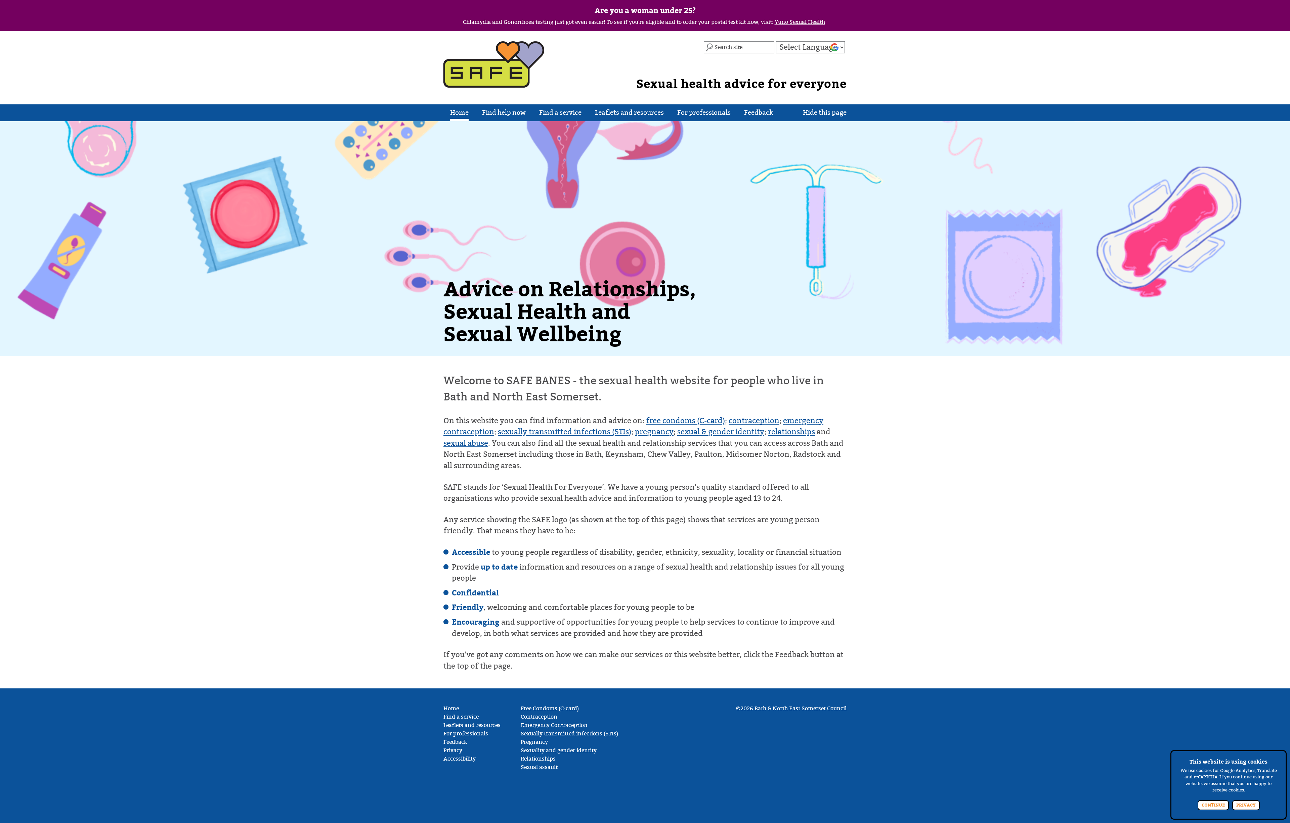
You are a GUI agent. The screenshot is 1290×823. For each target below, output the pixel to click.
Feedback (758, 112)
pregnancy (654, 431)
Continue (1213, 805)
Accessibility (459, 759)
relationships (791, 431)
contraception (754, 420)
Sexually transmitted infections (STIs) (569, 733)
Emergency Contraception (554, 725)
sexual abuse (465, 443)
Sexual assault (539, 767)
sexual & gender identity (720, 431)
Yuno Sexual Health (800, 22)
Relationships (538, 759)
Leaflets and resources (629, 112)
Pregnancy (534, 742)
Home (459, 112)
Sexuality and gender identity (559, 750)
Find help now (504, 112)
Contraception (539, 717)
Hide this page (825, 112)
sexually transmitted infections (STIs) (564, 431)
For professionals (704, 112)
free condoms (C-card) (685, 420)
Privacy (452, 750)
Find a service (560, 112)
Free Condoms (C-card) (550, 708)
